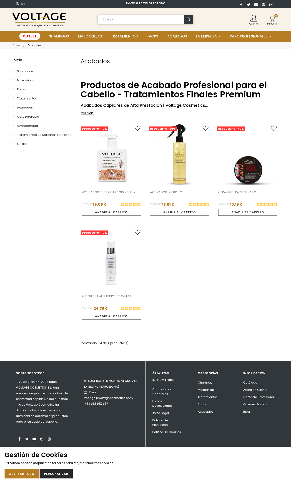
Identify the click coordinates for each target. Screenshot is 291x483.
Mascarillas (25, 80)
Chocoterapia (27, 126)
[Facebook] (241, 4)
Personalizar (56, 474)
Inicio (17, 60)
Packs (21, 89)
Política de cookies (166, 432)
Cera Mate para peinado (237, 192)
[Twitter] (248, 4)
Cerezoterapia (28, 116)
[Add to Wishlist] (137, 129)
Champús (205, 382)
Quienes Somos (255, 404)
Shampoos (25, 71)
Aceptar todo (21, 474)
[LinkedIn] (56, 436)
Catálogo (250, 382)
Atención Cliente (255, 390)
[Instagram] (271, 4)
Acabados (25, 107)
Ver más (87, 113)
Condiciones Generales (161, 391)
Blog (246, 411)
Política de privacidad (160, 422)
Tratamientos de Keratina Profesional (44, 135)
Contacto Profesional (259, 397)
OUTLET (22, 144)
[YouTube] (256, 4)
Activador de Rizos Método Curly (108, 192)
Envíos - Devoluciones (162, 403)
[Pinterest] (263, 4)
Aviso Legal (160, 413)
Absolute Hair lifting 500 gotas (106, 296)
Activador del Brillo (166, 192)
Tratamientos (27, 98)
